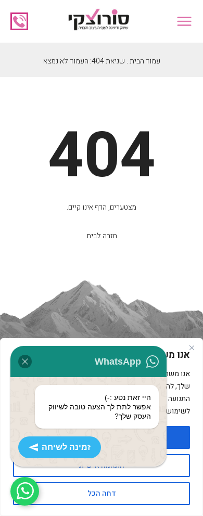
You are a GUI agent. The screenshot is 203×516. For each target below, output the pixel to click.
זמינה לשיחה (66, 447)
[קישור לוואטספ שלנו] (24, 491)
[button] (184, 21)
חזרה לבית (101, 235)
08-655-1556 (19, 21)
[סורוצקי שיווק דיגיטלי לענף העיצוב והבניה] (98, 21)
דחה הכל (101, 493)
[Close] (191, 347)
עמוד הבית (145, 61)
